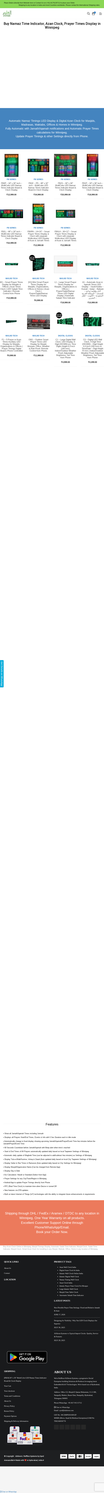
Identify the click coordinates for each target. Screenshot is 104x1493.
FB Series (11, 179)
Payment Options (10, 1416)
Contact (7, 1273)
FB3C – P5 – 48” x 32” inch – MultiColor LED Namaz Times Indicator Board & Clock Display (38, 186)
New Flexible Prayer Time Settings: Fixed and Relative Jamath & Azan (77, 1309)
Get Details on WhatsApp (2, 673)
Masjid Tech (11, 278)
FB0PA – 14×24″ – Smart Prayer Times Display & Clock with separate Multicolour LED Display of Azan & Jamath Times (38, 236)
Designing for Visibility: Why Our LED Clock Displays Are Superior (75, 1322)
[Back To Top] (96, 1483)
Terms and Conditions (12, 1396)
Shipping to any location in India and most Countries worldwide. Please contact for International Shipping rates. (59, 5)
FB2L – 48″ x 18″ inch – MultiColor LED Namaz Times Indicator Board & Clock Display (11, 234)
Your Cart (7, 1386)
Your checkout (9, 1391)
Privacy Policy (9, 1406)
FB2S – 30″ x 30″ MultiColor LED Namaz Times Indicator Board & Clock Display (65, 186)
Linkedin (78, 1427)
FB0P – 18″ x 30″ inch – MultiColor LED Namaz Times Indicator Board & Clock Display (11, 186)
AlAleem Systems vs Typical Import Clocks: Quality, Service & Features (76, 1335)
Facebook (56, 1427)
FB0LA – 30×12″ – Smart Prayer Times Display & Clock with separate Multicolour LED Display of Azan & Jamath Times (66, 236)
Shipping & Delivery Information (16, 1421)
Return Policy (9, 1411)
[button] (62, 1407)
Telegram (83, 1427)
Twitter (61, 1427)
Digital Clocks (65, 336)
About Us (7, 1268)
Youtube (67, 1427)
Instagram (72, 1427)
